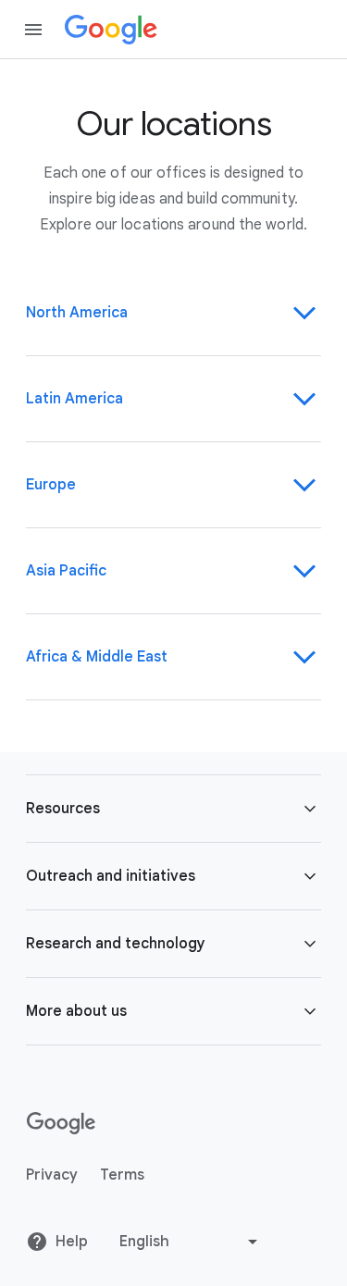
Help (72, 1241)
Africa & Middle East (96, 657)
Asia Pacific (66, 571)
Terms (122, 1175)
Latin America (74, 399)
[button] (173, 808)
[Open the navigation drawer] (33, 29)
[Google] (111, 29)
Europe (51, 485)
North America (77, 312)
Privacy (52, 1175)
